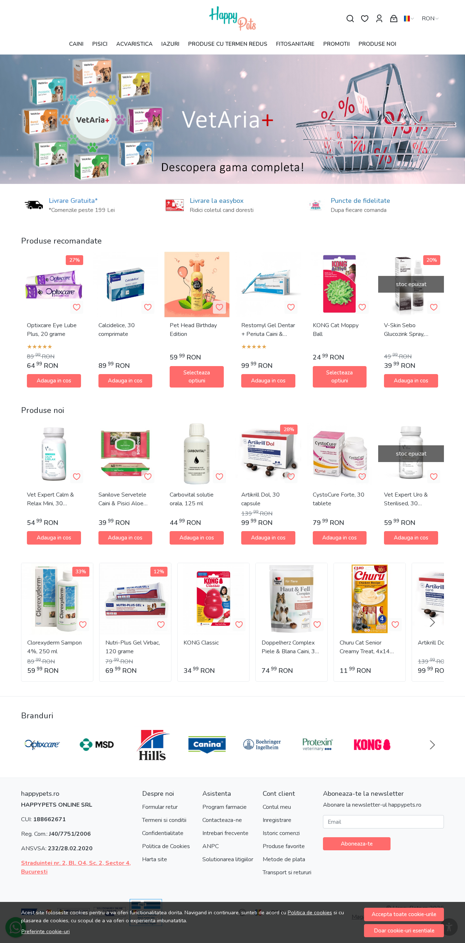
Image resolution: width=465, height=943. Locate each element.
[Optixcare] (40, 759)
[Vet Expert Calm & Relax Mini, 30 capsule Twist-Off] (54, 454)
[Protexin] (315, 759)
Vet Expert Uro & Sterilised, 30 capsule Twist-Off (406, 499)
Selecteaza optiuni (196, 377)
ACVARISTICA (134, 44)
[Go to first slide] (432, 745)
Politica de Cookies (166, 846)
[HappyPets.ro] (232, 18)
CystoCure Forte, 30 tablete (338, 499)
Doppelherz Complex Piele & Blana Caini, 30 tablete (290, 647)
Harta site (154, 859)
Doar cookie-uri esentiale (404, 930)
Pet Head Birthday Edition (193, 329)
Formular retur (160, 807)
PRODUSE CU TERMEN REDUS (227, 44)
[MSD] (95, 759)
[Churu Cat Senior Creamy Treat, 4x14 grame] (369, 599)
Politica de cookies (310, 912)
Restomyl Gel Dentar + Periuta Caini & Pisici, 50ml (268, 329)
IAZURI (170, 44)
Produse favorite (284, 846)
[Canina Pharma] (205, 759)
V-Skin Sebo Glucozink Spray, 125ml (404, 329)
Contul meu (277, 807)
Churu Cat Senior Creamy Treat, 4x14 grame (365, 647)
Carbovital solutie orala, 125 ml (192, 499)
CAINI (76, 44)
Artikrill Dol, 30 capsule (260, 499)
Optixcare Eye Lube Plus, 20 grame (52, 329)
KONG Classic (201, 643)
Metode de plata (284, 859)
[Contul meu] (379, 19)
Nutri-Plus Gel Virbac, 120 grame (132, 647)
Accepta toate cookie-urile (404, 914)
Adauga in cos (54, 380)
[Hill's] (150, 759)
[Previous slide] (33, 745)
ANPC (210, 846)
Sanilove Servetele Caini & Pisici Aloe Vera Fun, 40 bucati (122, 499)
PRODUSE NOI (377, 44)
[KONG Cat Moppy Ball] (340, 284)
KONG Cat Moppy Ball (336, 329)
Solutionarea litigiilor (227, 859)
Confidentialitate (162, 833)
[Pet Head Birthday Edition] (197, 284)
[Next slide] (432, 622)
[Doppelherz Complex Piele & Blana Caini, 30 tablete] (291, 599)
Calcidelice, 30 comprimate (116, 329)
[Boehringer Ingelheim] (260, 759)
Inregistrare (277, 820)
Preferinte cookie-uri (45, 931)
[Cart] (394, 19)
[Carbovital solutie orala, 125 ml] (197, 454)
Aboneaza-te (357, 843)
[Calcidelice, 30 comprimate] (125, 284)
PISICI (100, 44)
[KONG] (370, 759)
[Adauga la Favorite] (76, 307)
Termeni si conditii (164, 820)
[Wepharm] (425, 759)
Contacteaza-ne (222, 820)
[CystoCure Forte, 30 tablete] (340, 454)
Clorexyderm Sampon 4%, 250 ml (54, 647)
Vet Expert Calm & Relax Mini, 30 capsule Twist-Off (50, 499)
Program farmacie (224, 807)
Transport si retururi (287, 872)
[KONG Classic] (213, 599)
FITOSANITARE (295, 44)
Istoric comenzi (281, 833)
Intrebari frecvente (225, 833)
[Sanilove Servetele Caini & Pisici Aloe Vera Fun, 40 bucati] (125, 454)
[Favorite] (365, 19)
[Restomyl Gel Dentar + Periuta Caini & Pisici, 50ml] (268, 284)
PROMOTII (336, 44)
